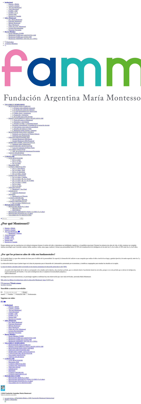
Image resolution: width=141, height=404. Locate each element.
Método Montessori (14, 23)
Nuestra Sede (12, 14)
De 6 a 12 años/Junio (18, 172)
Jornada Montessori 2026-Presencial (23, 141)
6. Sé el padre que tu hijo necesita (22, 116)
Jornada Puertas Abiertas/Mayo (21, 155)
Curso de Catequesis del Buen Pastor (23, 148)
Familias (10, 294)
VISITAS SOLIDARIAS (16, 153)
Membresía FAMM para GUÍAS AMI (20, 37)
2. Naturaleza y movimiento (20, 122)
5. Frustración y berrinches (20, 115)
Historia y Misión (13, 4)
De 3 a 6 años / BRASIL (19, 199)
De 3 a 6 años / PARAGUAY (21, 203)
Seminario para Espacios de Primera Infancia (25, 134)
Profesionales (32, 294)
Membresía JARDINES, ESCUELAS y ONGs (22, 38)
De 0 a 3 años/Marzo (18, 168)
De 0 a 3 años (16, 160)
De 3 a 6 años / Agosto (19, 174)
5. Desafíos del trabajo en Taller (21, 129)
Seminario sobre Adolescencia (21, 144)
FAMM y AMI (12, 11)
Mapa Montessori (13, 25)
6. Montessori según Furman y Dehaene (24, 130)
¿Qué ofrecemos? (13, 9)
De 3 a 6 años (16, 163)
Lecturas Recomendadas (15, 28)
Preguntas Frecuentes (14, 30)
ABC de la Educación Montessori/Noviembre (26, 151)
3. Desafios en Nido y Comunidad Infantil (25, 123)
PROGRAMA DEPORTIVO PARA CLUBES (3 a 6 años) (26, 212)
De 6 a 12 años (16, 161)
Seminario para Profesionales (21, 135)
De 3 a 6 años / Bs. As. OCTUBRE (23, 180)
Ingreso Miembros (12, 43)
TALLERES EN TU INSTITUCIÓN (19, 215)
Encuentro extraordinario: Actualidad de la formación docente (30, 125)
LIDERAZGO (12, 191)
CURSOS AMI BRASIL (16, 198)
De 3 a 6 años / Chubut (19, 182)
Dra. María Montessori (15, 19)
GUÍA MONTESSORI (15, 158)
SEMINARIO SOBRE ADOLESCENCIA (21, 142)
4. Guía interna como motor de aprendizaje (25, 127)
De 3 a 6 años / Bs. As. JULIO (21, 179)
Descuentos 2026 (13, 165)
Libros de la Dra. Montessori (17, 26)
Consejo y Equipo (13, 6)
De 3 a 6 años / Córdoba (19, 177)
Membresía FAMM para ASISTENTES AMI (22, 35)
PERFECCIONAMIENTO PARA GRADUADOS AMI (25, 118)
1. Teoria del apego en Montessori (22, 120)
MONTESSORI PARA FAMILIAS (19, 106)
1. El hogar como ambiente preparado (23, 108)
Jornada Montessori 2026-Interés (22, 139)
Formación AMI (20, 294)
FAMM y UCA (13, 13)
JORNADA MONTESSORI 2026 (19, 137)
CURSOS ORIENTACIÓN (17, 167)
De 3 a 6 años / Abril (18, 170)
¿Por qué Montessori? (15, 7)
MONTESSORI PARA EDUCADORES (21, 132)
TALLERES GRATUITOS (16, 149)
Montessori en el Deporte (20, 196)
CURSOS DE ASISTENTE (17, 175)
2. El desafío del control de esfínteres (23, 110)
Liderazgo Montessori (19, 193)
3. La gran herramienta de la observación (24, 111)
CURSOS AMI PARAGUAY (17, 201)
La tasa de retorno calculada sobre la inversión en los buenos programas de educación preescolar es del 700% (34, 267)
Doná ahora (10, 42)
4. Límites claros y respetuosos (21, 113)
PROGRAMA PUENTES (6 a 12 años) (20, 213)
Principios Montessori (15, 21)
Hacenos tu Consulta (14, 16)
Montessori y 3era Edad (19, 189)
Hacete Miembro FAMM (16, 33)
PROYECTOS (16, 208)
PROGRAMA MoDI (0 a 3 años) (18, 206)
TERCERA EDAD (14, 187)
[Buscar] (5, 45)
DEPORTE (11, 194)
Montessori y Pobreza (15, 233)
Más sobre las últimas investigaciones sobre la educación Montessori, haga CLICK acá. (27, 280)
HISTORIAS (16, 210)
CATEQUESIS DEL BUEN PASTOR (20, 146)
